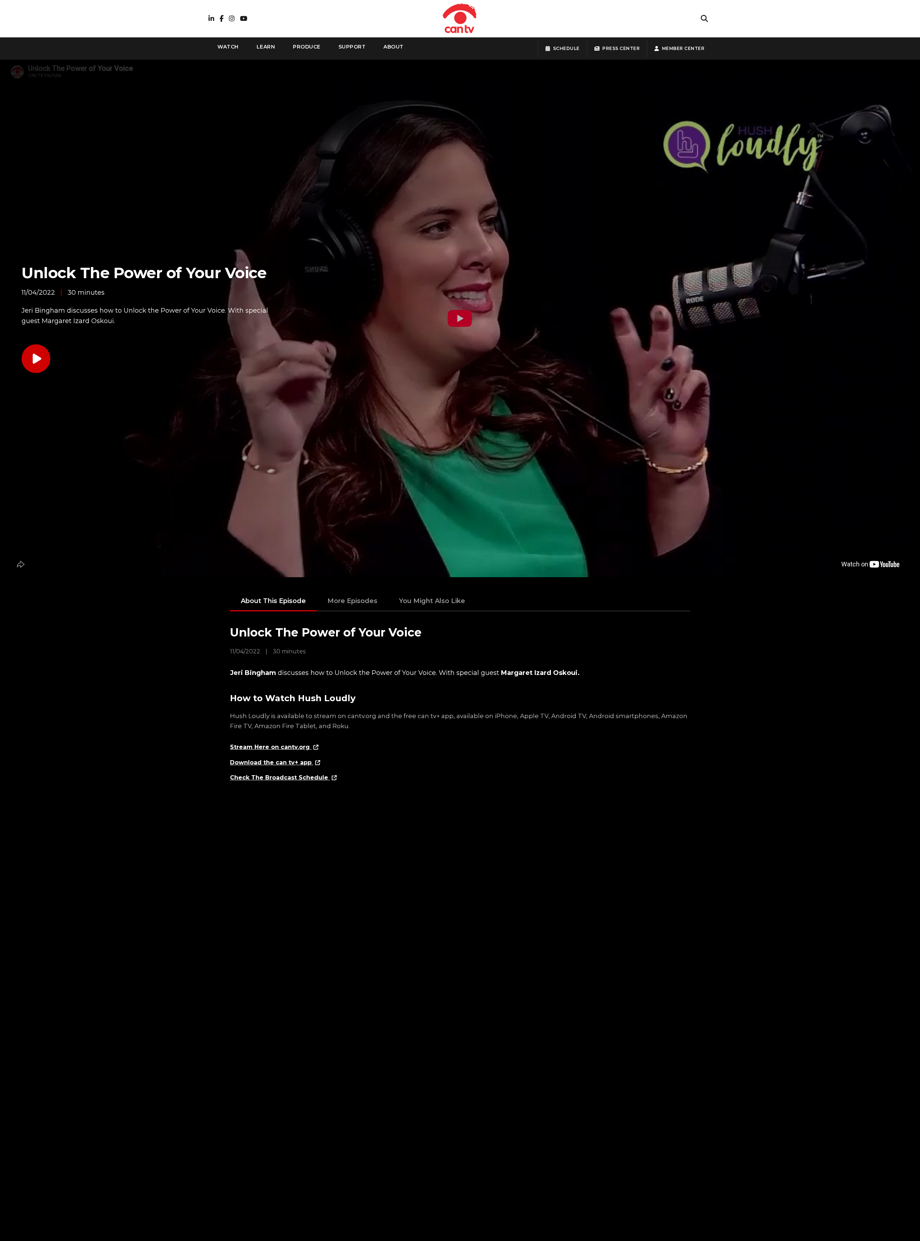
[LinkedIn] (211, 18)
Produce (307, 46)
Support (352, 46)
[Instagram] (232, 18)
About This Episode (273, 601)
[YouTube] (243, 18)
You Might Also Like (432, 601)
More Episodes (352, 601)
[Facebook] (222, 18)
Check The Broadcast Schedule (280, 777)
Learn (266, 46)
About (393, 46)
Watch (228, 46)
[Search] (704, 19)
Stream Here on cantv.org (271, 747)
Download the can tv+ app (271, 762)
